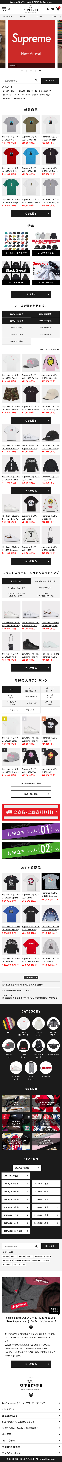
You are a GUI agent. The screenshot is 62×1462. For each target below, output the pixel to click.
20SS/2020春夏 (41, 1223)
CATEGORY (38, 17)
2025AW (22, 91)
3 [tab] (31, 71)
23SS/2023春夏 (41, 1199)
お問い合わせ (8, 1440)
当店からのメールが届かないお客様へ (20, 1427)
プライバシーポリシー (12, 1452)
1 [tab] (22, 71)
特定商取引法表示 (11, 1446)
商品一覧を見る (31, 794)
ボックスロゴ (7, 98)
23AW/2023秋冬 (11, 1199)
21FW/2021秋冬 (11, 1215)
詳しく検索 (49, 80)
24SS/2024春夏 (41, 1191)
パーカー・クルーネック (22, 95)
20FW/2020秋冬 (11, 1223)
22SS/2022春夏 (41, 1207)
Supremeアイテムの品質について (18, 1421)
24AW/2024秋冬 (11, 1191)
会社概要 (6, 1434)
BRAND (54, 17)
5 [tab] (40, 71)
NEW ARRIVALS (7, 17)
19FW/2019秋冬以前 (13, 1231)
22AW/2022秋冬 (11, 1207)
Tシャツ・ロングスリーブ (43, 91)
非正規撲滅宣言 (10, 1415)
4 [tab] (35, 71)
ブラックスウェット (19, 98)
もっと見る (31, 213)
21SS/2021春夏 (41, 1215)
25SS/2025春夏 (41, 1183)
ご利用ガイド (8, 1409)
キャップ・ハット (8, 95)
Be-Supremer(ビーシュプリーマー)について (23, 1403)
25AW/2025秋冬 (11, 1183)
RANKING (23, 17)
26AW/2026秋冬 (22, 1167)
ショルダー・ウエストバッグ (41, 95)
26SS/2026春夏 (11, 1175)
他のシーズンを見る (50, 349)
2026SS (14, 91)
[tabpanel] (31, 44)
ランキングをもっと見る (31, 783)
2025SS (30, 91)
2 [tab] (26, 71)
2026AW (6, 91)
